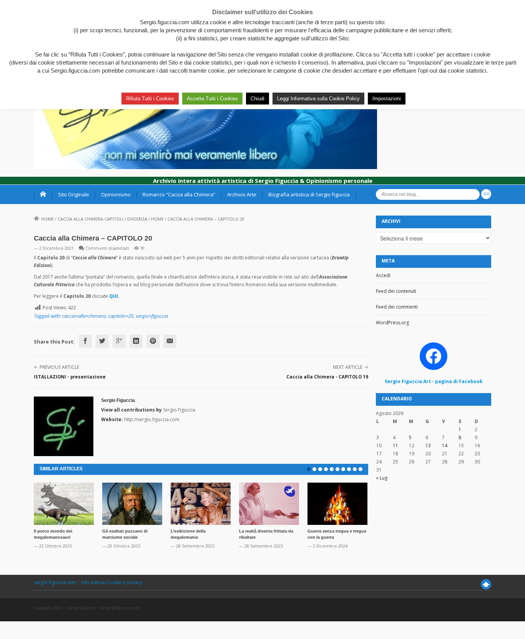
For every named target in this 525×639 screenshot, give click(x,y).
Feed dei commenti (397, 307)
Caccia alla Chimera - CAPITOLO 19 (327, 377)
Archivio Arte (241, 194)
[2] (314, 469)
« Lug (381, 478)
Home (47, 219)
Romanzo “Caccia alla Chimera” (179, 194)
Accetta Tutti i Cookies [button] (212, 98)
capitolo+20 (120, 315)
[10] (360, 469)
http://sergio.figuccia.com (151, 419)
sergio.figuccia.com (55, 582)
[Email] (169, 341)
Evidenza (137, 219)
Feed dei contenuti (396, 291)
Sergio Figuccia (118, 400)
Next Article (347, 367)
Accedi (383, 275)
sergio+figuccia (152, 315)
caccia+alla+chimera (84, 315)
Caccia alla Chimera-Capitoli (90, 219)
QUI (113, 296)
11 (395, 445)
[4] (326, 469)
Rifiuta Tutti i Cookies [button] (150, 98)
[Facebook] (85, 341)
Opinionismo (116, 194)
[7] (343, 469)
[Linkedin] (136, 341)
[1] (309, 469)
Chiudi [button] (257, 98)
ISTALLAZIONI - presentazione (70, 377)
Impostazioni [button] (386, 98)
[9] (355, 469)
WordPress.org (392, 322)
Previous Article (59, 367)
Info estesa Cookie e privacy (111, 582)
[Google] (119, 341)
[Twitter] (102, 341)
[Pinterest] (152, 341)
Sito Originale (73, 194)
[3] (320, 469)
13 (428, 445)
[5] (332, 469)
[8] (349, 469)
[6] (337, 469)
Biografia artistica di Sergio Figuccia (309, 194)
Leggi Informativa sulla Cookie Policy (318, 98)
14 (444, 445)
